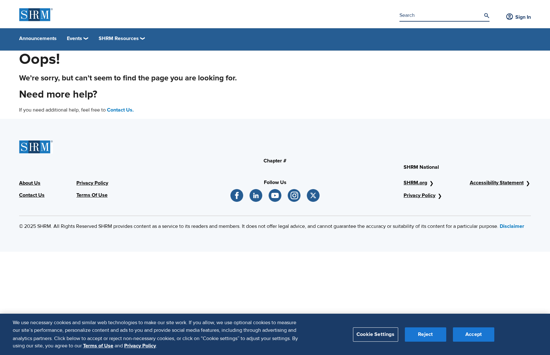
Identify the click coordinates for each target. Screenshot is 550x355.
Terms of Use (98, 346)
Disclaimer (512, 226)
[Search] (486, 15)
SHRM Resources (119, 38)
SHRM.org (415, 183)
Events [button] (74, 38)
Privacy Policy (419, 195)
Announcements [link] (38, 38)
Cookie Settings (375, 334)
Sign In (523, 17)
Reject (425, 334)
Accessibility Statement (497, 183)
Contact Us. (120, 110)
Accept (473, 334)
